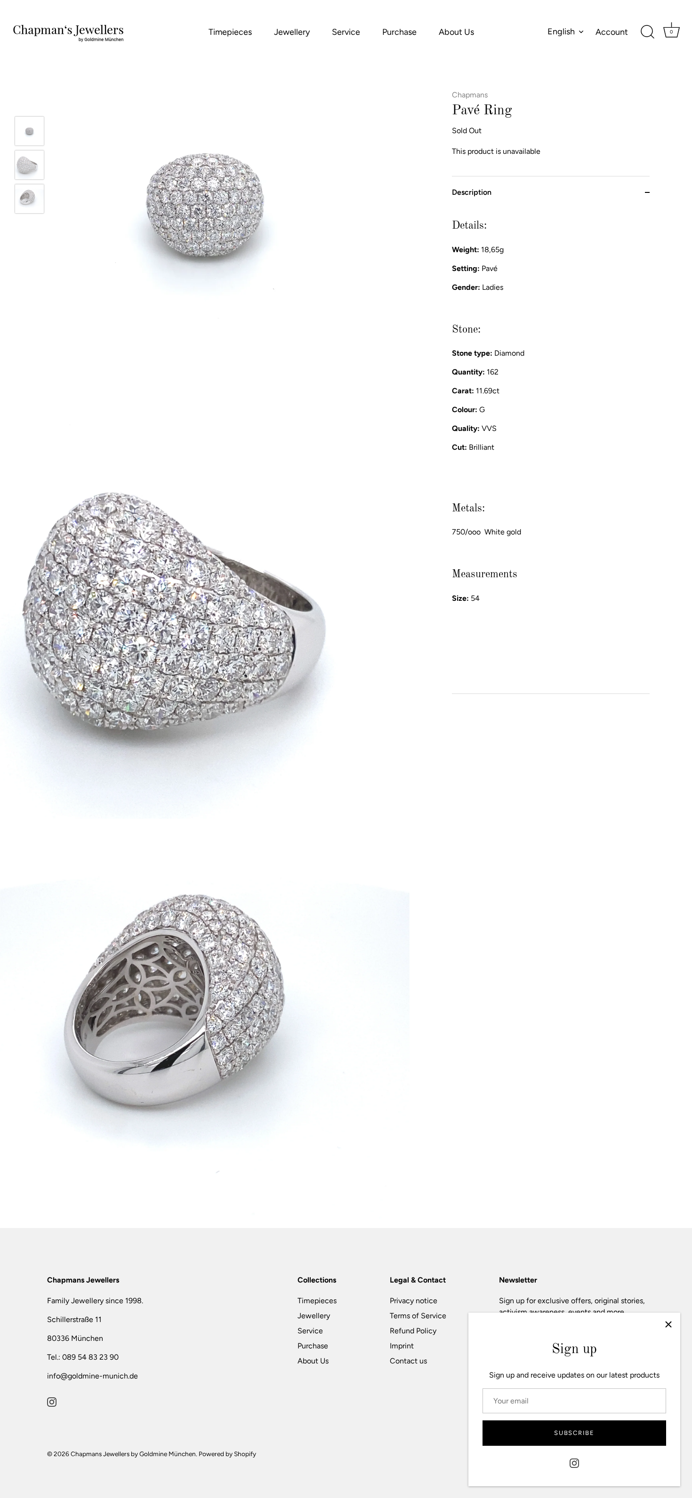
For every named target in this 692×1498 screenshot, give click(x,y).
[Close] (668, 1324)
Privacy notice (413, 1300)
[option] (29, 133)
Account (611, 32)
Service (346, 32)
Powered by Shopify (227, 1454)
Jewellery (292, 32)
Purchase (399, 32)
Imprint (402, 1345)
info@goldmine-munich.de (92, 1375)
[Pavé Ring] (29, 131)
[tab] (551, 450)
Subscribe (574, 1432)
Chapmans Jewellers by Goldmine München (133, 1454)
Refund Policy (413, 1330)
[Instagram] (574, 1462)
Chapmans (470, 94)
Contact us (408, 1360)
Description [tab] (471, 192)
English (561, 31)
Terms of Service (418, 1315)
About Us (456, 32)
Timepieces (230, 32)
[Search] (647, 32)
